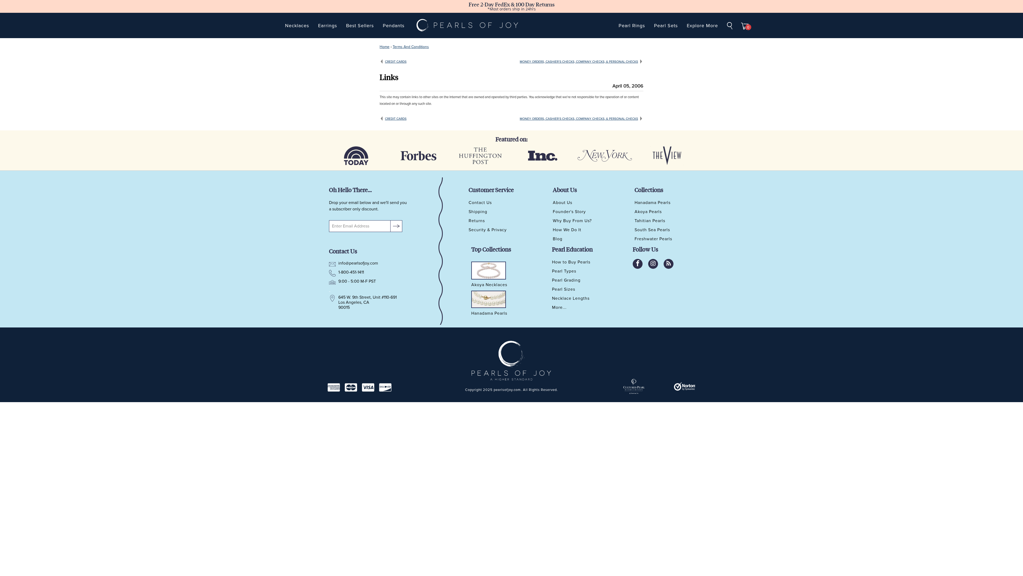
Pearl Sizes (563, 289)
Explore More (702, 26)
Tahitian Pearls (650, 220)
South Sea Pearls (652, 230)
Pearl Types (564, 271)
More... (559, 307)
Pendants (393, 26)
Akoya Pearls (648, 211)
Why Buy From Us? (572, 220)
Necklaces (297, 26)
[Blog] (668, 264)
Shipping (478, 211)
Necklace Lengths (571, 298)
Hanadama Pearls (653, 202)
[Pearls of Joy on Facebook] (638, 264)
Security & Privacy (488, 230)
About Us (562, 202)
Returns (477, 220)
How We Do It (567, 230)
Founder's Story (569, 211)
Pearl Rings (632, 26)
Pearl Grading (566, 280)
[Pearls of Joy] (467, 25)
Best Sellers (360, 26)
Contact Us (480, 202)
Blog (557, 239)
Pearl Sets (666, 26)
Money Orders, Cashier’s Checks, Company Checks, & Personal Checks (579, 62)
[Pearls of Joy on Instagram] (653, 264)
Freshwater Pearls (653, 239)
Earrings (327, 26)
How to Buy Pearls (571, 262)
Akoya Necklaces (489, 285)
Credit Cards (396, 62)
